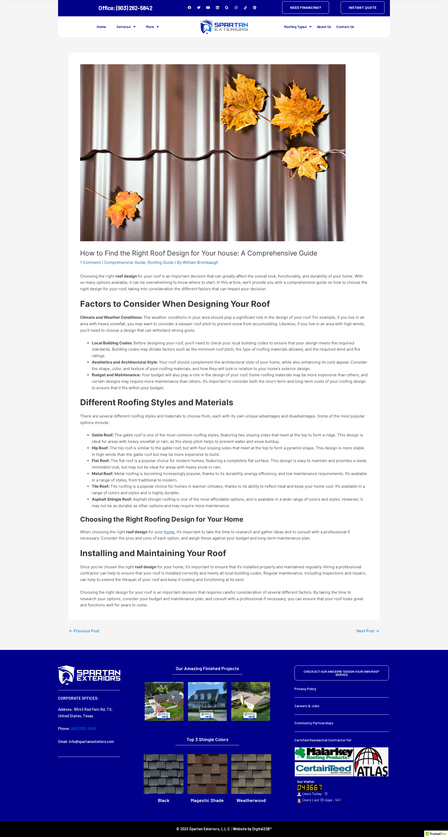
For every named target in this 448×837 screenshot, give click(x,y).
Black (163, 800)
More (150, 26)
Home (101, 26)
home (169, 531)
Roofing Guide (161, 262)
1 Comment (90, 262)
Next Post (367, 631)
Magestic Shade (207, 800)
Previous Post (84, 631)
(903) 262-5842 (83, 728)
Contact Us (345, 26)
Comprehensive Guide (124, 262)
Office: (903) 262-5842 (125, 7)
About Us (324, 26)
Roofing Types (295, 26)
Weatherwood (251, 800)
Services (123, 26)
